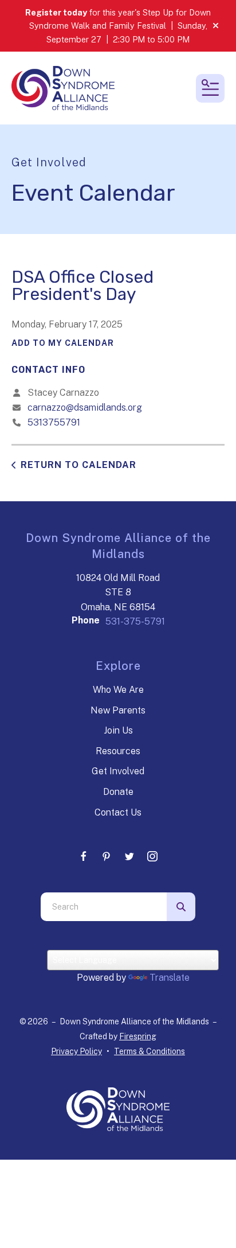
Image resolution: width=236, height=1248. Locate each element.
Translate (170, 977)
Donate (118, 791)
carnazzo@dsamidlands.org (84, 407)
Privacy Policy (76, 1051)
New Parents (118, 710)
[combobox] (104, 906)
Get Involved (118, 771)
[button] (216, 26)
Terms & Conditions (149, 1051)
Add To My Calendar (62, 343)
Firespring (137, 1036)
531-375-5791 (135, 621)
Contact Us (118, 812)
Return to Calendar (78, 464)
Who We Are (118, 689)
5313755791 (53, 422)
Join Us (118, 730)
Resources (118, 751)
